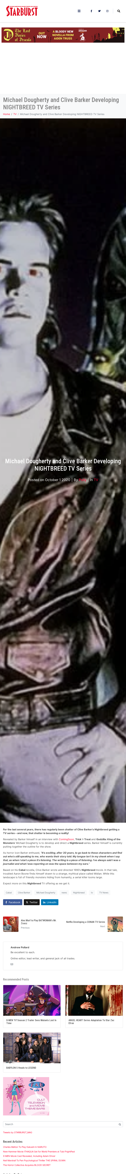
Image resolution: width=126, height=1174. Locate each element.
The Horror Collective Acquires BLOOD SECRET (27, 1165)
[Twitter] (99, 11)
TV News (103, 892)
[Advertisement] (63, 70)
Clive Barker (24, 892)
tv (92, 892)
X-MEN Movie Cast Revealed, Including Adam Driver (29, 1156)
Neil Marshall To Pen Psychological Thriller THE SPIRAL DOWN (34, 1160)
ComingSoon (66, 839)
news (64, 892)
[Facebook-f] (91, 11)
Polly (82, 480)
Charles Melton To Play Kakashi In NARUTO (25, 1147)
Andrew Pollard (20, 947)
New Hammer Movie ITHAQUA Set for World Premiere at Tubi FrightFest (39, 1151)
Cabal (9, 892)
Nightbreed (79, 892)
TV (96, 480)
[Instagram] (107, 11)
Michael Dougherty (45, 892)
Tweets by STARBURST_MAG (17, 1132)
